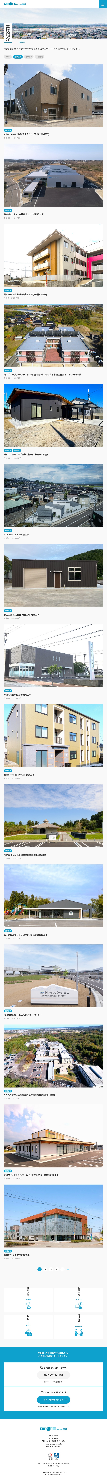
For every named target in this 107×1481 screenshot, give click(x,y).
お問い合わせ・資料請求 (53, 1399)
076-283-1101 (53, 1375)
